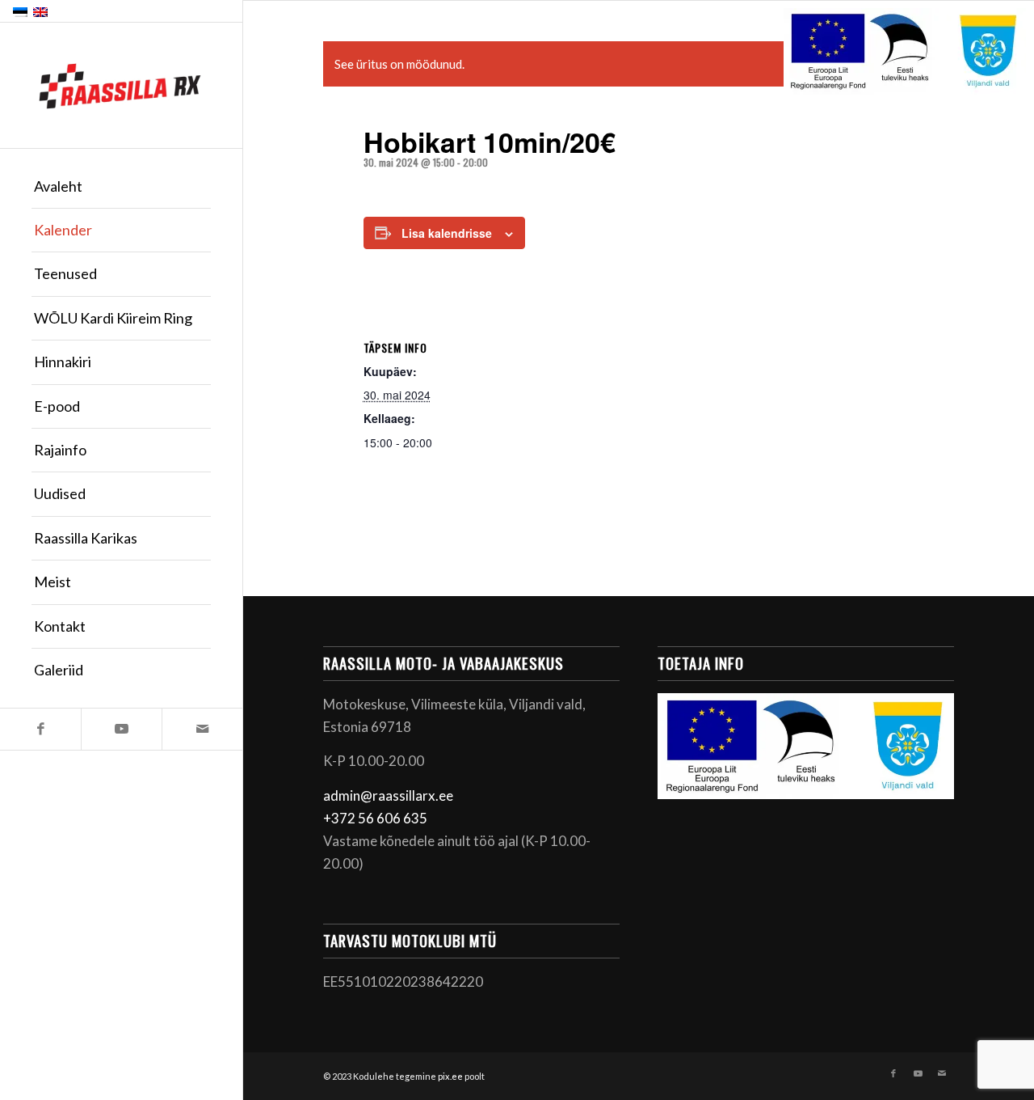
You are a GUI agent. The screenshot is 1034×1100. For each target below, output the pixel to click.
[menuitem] (121, 187)
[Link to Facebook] (40, 729)
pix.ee (450, 1076)
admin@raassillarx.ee (388, 795)
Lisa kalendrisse (446, 233)
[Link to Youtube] (121, 729)
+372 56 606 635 (375, 818)
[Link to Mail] (202, 729)
